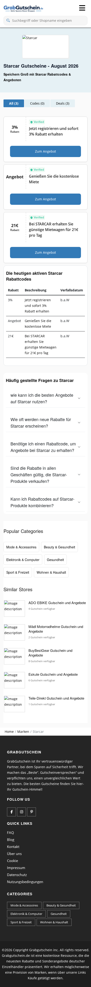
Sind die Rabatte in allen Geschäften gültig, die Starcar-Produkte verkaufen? (38, 474)
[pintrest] (31, 811)
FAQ (10, 832)
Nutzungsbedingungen (25, 881)
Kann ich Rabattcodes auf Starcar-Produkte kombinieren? (42, 502)
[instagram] (21, 811)
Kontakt (13, 846)
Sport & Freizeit (17, 572)
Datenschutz (17, 874)
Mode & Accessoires (21, 547)
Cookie (12, 860)
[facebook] (11, 811)
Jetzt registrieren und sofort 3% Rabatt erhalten (38, 305)
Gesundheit (55, 559)
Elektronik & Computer (22, 559)
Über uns (14, 853)
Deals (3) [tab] (62, 103)
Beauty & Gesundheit (59, 547)
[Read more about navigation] (82, 8)
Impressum (16, 867)
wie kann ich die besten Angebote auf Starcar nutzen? (41, 398)
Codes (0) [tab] (37, 103)
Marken (23, 731)
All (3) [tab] (13, 103)
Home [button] (9, 731)
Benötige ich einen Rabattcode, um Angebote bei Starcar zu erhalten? (43, 446)
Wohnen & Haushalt (51, 572)
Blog (10, 839)
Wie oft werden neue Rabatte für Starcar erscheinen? (40, 422)
